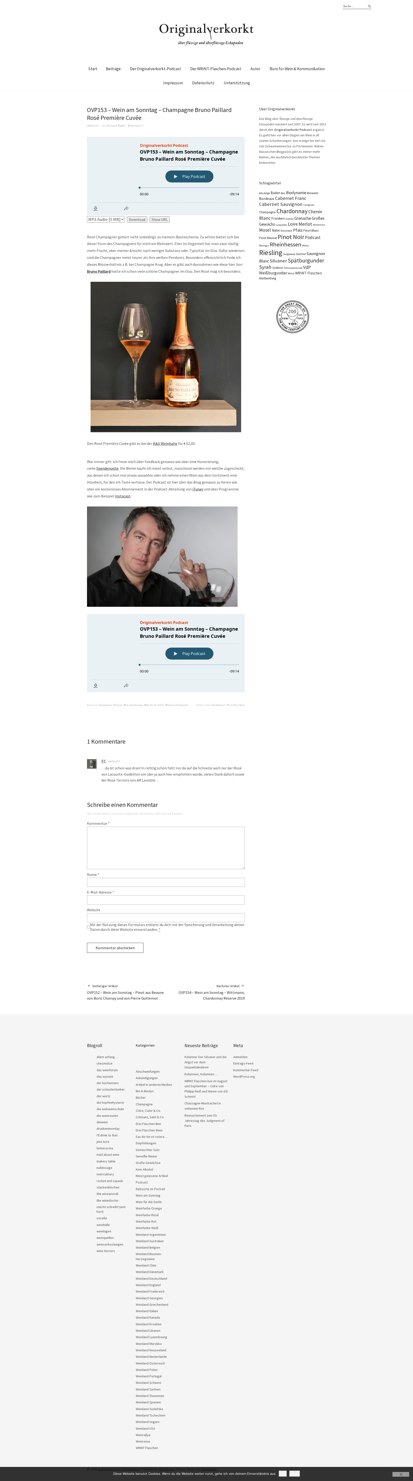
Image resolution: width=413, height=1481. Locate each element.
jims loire (103, 1142)
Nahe (276, 230)
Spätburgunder (306, 260)
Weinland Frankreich (176, 705)
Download (137, 219)
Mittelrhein (319, 224)
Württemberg (267, 278)
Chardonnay (218, 705)
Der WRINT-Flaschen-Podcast (215, 68)
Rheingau (264, 245)
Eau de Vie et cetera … (152, 1137)
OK (283, 1474)
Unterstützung (237, 82)
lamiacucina (105, 1148)
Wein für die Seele (154, 705)
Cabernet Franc (290, 198)
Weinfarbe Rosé (147, 1215)
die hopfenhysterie (110, 1102)
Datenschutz (203, 82)
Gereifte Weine (146, 1156)
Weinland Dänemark (150, 1272)
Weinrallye (143, 1435)
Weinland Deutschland (151, 1278)
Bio (283, 193)
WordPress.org (244, 1076)
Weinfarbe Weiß (147, 1228)
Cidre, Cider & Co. (148, 1110)
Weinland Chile (146, 1265)
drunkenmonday (108, 1128)
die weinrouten (107, 1115)
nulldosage (104, 1168)
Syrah (265, 267)
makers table (106, 1161)
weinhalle (103, 1225)
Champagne (105, 705)
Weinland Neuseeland (151, 1350)
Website (93, 909)
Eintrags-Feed (243, 1063)
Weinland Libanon (148, 1330)
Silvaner (278, 261)
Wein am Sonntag (133, 705)
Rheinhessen (285, 244)
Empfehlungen (146, 1143)
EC (103, 761)
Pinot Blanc (311, 230)
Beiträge (113, 68)
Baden (275, 193)
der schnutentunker (111, 1089)
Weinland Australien (150, 1241)
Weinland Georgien (149, 1298)
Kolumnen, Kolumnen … (201, 1074)
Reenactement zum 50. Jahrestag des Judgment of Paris (204, 1120)
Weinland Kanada (148, 1317)
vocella (102, 1218)
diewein (102, 1122)
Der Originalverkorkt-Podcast (155, 68)
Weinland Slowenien (150, 1396)
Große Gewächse (148, 1163)
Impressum (173, 82)
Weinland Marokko (149, 1344)
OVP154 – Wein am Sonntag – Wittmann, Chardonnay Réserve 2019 (212, 992)
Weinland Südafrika (149, 1409)
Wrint (291, 273)
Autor (255, 68)
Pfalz (298, 230)
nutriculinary (105, 1174)
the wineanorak (108, 1194)
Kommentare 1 (136, 125)
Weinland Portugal (149, 1376)
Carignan (308, 205)
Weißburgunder (273, 273)
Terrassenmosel (292, 268)
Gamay (289, 218)
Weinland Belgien (148, 1247)
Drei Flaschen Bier (148, 1124)
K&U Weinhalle (165, 443)
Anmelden (240, 1057)
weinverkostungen (110, 1244)
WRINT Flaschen (308, 273)
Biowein (312, 193)
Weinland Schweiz (148, 1382)
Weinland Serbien (148, 1389)
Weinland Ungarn (147, 1422)
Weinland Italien (147, 1311)
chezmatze (105, 1063)
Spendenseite (107, 468)
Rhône (305, 245)
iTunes (197, 489)
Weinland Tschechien (150, 1415)
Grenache (302, 218)
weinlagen (104, 1231)
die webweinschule (110, 1109)
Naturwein (286, 230)
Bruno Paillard (99, 271)
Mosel (265, 230)
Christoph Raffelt (115, 125)
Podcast (117, 705)
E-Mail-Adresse (100, 892)
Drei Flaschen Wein (149, 1130)
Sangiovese (289, 254)
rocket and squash (110, 1181)
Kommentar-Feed (245, 1070)
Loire (293, 224)
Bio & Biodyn (145, 1091)
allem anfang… (107, 1057)
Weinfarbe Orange (149, 1208)
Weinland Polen (147, 1370)
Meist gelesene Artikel (152, 1176)
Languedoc (281, 224)
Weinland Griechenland (152, 1304)
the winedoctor (108, 1200)
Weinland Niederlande (151, 1356)
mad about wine (108, 1154)
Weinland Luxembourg (151, 1337)
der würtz (103, 1096)
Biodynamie (296, 192)
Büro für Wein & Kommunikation (297, 68)
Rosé (242, 705)
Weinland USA (145, 1428)
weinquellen (105, 1238)
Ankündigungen (147, 1078)
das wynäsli (105, 1076)
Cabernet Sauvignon (281, 204)
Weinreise (143, 1441)
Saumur (301, 254)
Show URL (160, 219)
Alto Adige (264, 193)
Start (92, 68)
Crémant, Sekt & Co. (150, 1117)
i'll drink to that (107, 1135)
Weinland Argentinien (151, 1234)
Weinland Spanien (148, 1402)
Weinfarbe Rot (146, 1221)
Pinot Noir (232, 705)
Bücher (141, 1097)
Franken (278, 218)
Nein (294, 1474)
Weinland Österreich (150, 1363)
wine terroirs (106, 1251)
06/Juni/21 (93, 125)
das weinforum (107, 1070)
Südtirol (277, 268)
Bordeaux (266, 198)
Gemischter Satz (148, 1150)
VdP (307, 267)
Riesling (270, 252)
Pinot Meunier (268, 238)
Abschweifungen (148, 1071)
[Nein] (400, 1474)
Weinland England (148, 1285)
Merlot (305, 224)
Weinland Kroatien (149, 1324)
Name (93, 874)
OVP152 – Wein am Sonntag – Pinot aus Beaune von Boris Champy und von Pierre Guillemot (125, 992)
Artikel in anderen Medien (154, 1084)
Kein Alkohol (144, 1169)
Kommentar (98, 823)
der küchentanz (108, 1083)
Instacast (122, 496)
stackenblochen (108, 1187)
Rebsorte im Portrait (150, 1189)
